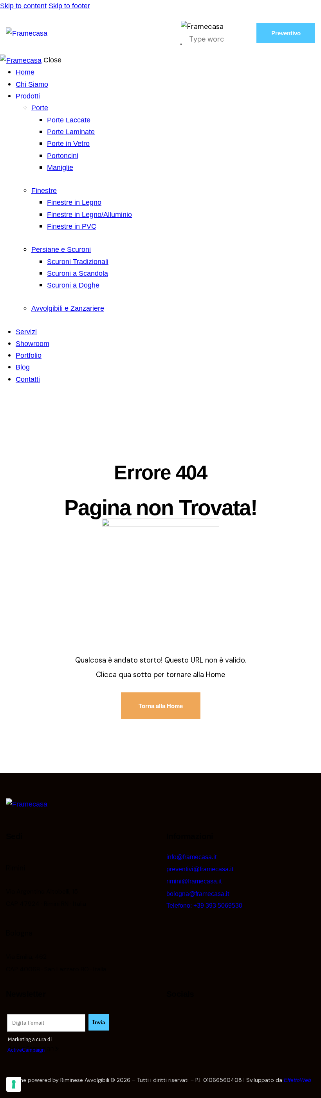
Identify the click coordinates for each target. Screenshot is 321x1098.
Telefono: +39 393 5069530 (204, 905)
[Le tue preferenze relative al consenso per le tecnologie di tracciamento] (13, 1084)
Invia (98, 1022)
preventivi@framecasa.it (199, 869)
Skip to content (23, 6)
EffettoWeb (297, 1080)
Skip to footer (69, 6)
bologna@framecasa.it (197, 893)
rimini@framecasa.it (194, 881)
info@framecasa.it (191, 857)
